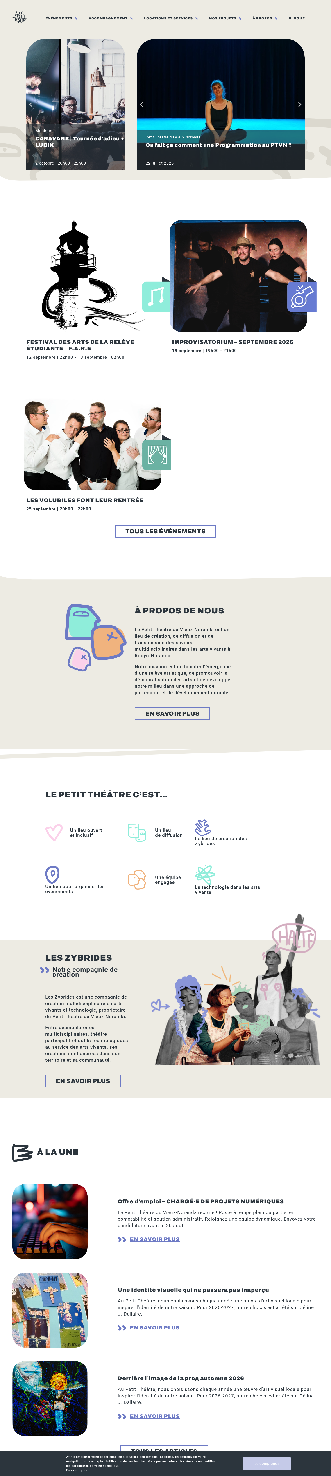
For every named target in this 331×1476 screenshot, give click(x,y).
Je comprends (267, 1463)
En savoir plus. (77, 1470)
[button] (30, 104)
